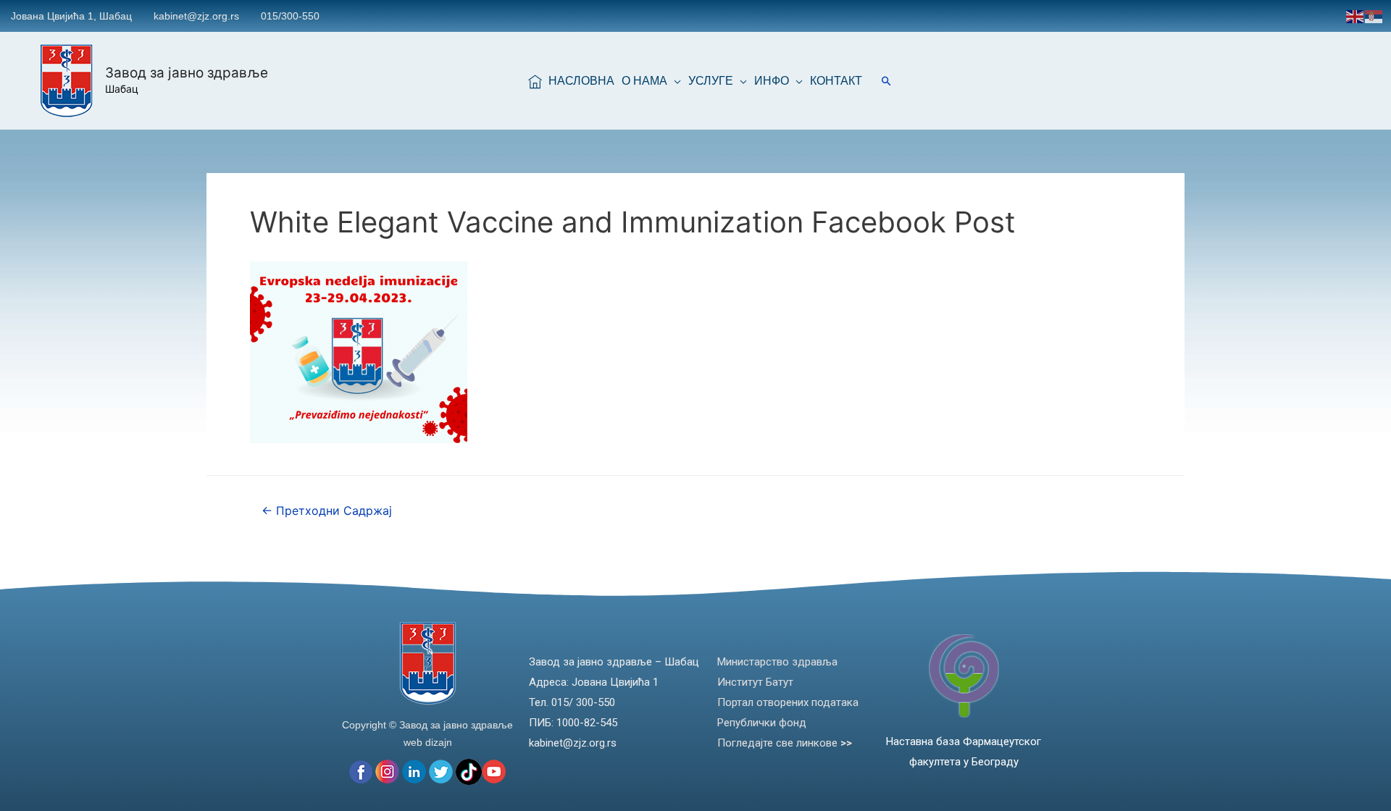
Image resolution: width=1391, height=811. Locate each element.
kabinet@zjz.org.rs (196, 16)
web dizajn (428, 742)
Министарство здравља (777, 661)
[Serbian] (1374, 15)
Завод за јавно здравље (186, 72)
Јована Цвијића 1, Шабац (71, 16)
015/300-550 (290, 16)
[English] (1355, 15)
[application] (674, 81)
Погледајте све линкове (784, 742)
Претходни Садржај (327, 511)
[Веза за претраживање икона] (886, 81)
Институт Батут (755, 682)
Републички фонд (761, 722)
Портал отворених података (788, 702)
